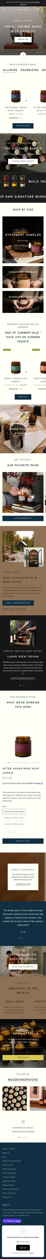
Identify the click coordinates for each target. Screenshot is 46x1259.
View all (23, 397)
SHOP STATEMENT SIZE (23, 245)
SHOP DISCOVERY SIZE (23, 307)
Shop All (5, 1153)
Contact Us (6, 1197)
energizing (29, 70)
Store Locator (7, 1165)
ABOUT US (23, 39)
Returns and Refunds (10, 1189)
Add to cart (23, 841)
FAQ (4, 1157)
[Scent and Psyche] (23, 9)
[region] (23, 30)
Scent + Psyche (8, 1149)
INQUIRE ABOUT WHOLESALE (14, 609)
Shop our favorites (23, 967)
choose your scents (23, 161)
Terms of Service (9, 1193)
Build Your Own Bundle (11, 1161)
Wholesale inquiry (9, 1169)
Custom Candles (8, 1177)
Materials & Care (9, 1181)
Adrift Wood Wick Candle (15, 380)
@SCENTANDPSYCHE (23, 1079)
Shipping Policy (8, 1185)
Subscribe (23, 1057)
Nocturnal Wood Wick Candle (16, 108)
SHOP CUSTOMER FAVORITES (23, 678)
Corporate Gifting (9, 1173)
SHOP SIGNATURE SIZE (23, 282)
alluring (9, 70)
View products (23, 518)
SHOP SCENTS (23, 126)
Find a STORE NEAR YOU (18, 603)
